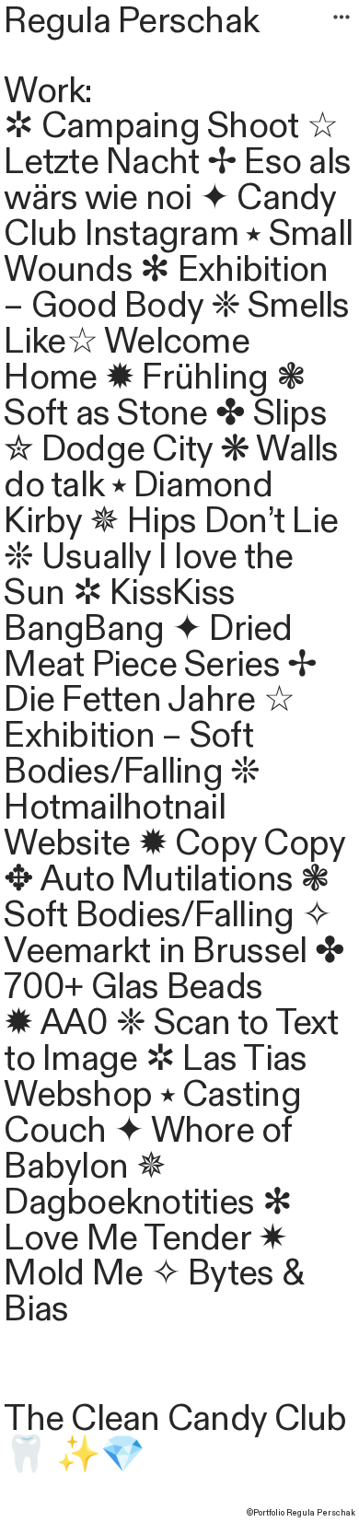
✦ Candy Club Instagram (169, 216)
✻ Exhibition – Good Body (166, 288)
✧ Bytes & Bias (153, 1291)
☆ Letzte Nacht (171, 144)
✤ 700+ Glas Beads (173, 969)
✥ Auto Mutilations (152, 879)
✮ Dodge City (108, 449)
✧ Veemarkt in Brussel (167, 933)
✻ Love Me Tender (147, 1220)
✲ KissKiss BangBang (119, 611)
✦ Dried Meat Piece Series (148, 647)
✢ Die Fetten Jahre (160, 683)
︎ (341, 17)
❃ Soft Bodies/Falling (167, 897)
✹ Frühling (187, 377)
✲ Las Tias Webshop (155, 1077)
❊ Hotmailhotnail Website (132, 807)
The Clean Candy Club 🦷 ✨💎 (175, 1437)
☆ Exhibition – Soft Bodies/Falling (149, 736)
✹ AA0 (56, 1023)
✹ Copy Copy (241, 843)
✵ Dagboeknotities (129, 1184)
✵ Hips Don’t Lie (213, 521)
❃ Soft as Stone (154, 395)
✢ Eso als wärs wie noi (177, 180)
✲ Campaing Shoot (151, 126)
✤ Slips (271, 413)
